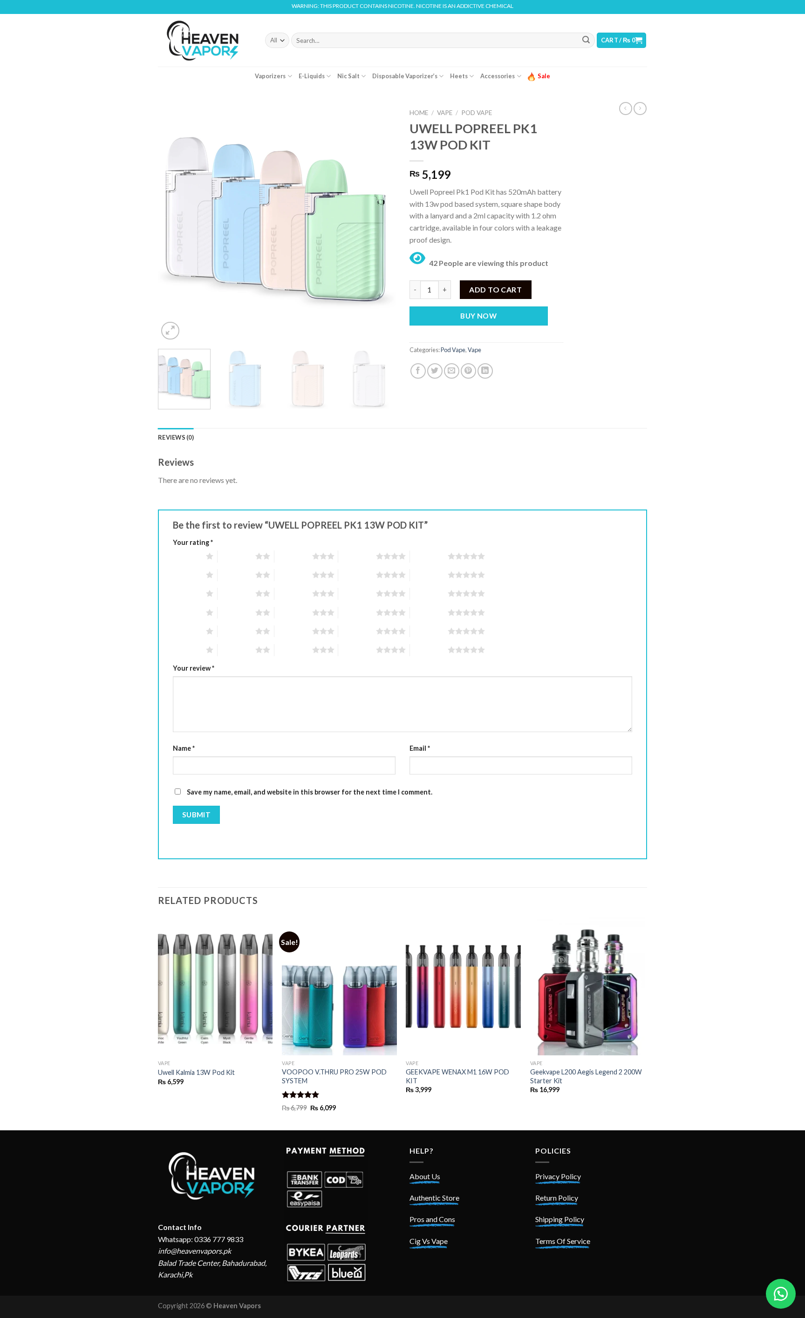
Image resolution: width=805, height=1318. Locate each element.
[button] (781, 1294)
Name (184, 748)
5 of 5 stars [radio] (429, 556)
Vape (444, 112)
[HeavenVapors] (204, 40)
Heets (459, 76)
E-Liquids (312, 76)
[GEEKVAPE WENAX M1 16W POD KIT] (463, 986)
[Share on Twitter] (435, 371)
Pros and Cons (432, 1219)
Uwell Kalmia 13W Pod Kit (196, 1072)
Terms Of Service (562, 1240)
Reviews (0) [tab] (176, 437)
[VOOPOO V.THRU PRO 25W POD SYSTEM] (339, 986)
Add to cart (495, 289)
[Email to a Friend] (451, 371)
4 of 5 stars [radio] (357, 556)
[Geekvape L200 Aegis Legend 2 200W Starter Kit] (587, 986)
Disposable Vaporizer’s (404, 76)
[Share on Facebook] (418, 371)
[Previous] (174, 223)
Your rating (193, 542)
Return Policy (556, 1197)
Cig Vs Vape (428, 1240)
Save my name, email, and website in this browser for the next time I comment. (309, 792)
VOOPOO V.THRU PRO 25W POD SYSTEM (334, 1076)
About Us (424, 1176)
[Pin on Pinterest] (468, 371)
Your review (193, 668)
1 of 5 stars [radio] (187, 556)
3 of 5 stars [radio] (293, 556)
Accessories (497, 76)
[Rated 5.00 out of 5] (301, 1094)
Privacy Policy (558, 1176)
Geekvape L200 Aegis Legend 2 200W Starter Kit (586, 1076)
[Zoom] (170, 331)
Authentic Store (434, 1197)
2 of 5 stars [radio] (236, 556)
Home (418, 112)
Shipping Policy (559, 1219)
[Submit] (586, 40)
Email (419, 748)
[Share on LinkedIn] (485, 371)
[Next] (379, 223)
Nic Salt (348, 76)
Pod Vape (476, 112)
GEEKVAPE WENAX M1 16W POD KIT (457, 1076)
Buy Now (478, 316)
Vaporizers (270, 76)
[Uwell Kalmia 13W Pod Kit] (215, 986)
